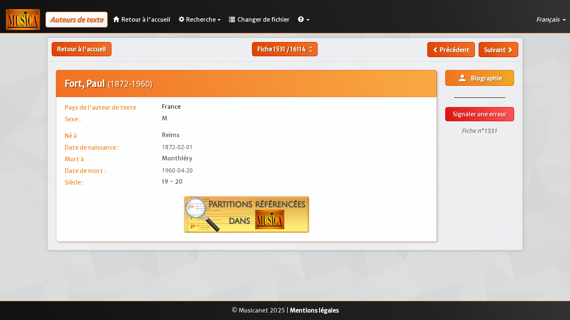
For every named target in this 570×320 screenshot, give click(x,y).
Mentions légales (314, 310)
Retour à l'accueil (81, 49)
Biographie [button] (479, 78)
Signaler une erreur (480, 114)
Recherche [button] (201, 19)
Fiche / (286, 49)
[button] (304, 19)
